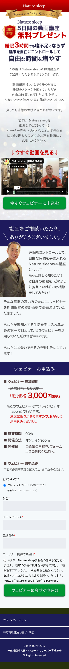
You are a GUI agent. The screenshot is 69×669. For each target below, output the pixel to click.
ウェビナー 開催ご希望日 (19, 554)
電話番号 (9, 535)
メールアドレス (13, 517)
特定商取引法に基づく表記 (18, 632)
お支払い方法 (11, 479)
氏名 (6, 498)
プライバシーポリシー (16, 620)
